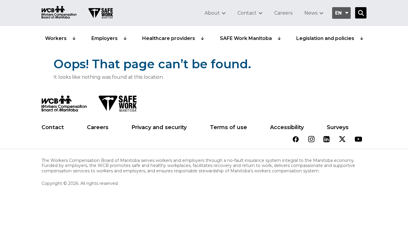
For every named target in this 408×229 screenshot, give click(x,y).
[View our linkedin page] (326, 139)
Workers (56, 38)
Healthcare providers (168, 38)
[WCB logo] (64, 105)
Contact (247, 13)
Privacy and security (159, 127)
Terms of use (228, 127)
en (338, 13)
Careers (283, 13)
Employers (104, 38)
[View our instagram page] (311, 139)
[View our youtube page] (358, 139)
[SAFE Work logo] (117, 105)
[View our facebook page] (295, 139)
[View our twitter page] (342, 139)
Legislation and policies (325, 38)
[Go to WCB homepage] (59, 13)
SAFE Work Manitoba (246, 38)
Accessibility (287, 127)
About (212, 13)
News (310, 13)
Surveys (338, 127)
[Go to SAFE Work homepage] (100, 14)
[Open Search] (360, 12)
